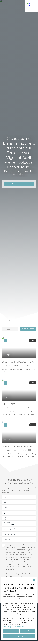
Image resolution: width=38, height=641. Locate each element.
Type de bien (7, 517)
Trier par (6, 328)
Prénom (6, 497)
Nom (5, 502)
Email (5, 508)
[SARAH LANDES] (31, 6)
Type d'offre (7, 512)
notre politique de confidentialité (13, 627)
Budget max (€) (9, 529)
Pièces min (7, 540)
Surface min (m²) (10, 534)
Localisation (7, 522)
